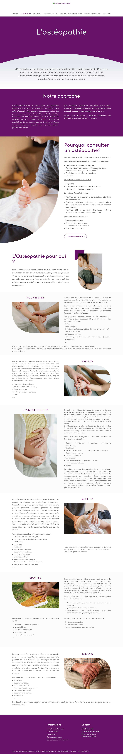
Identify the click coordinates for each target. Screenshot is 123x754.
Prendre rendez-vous (75, 236)
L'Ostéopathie (52, 732)
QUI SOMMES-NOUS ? (51, 13)
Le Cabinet (51, 734)
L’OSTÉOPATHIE (26, 13)
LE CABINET (37, 13)
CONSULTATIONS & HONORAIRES (71, 13)
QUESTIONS (107, 13)
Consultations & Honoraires (58, 740)
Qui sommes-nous (54, 737)
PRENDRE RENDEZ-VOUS (92, 13)
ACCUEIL (15, 13)
